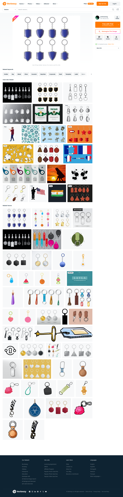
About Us (68, 469)
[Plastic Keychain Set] (17, 114)
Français (92, 474)
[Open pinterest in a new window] (37, 491)
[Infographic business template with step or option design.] (24, 174)
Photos (30, 4)
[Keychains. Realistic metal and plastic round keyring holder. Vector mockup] (49, 317)
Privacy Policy (96, 491)
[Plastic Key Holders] (37, 369)
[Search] (113, 9)
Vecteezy (24, 466)
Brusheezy (25, 464)
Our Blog (68, 471)
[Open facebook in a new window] (29, 491)
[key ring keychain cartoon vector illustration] (42, 278)
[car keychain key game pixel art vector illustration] (82, 408)
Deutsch (92, 471)
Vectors (21, 4)
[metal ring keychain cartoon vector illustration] (13, 297)
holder (6, 74)
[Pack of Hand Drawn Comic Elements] (18, 153)
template (68, 74)
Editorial (46, 4)
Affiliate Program (49, 469)
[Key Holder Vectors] (77, 92)
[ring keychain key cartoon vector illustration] (47, 388)
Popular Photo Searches (51, 474)
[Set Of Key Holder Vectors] (47, 92)
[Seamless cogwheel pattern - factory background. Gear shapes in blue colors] (30, 134)
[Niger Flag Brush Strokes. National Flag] (57, 193)
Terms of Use (89, 491)
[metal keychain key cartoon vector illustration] (13, 408)
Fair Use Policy (105, 491)
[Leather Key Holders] (47, 239)
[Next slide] (90, 74)
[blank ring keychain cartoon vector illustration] (10, 278)
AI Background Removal (29, 481)
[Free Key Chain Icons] (79, 134)
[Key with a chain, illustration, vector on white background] (63, 334)
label (76, 74)
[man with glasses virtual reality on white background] (11, 134)
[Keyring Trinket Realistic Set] (18, 334)
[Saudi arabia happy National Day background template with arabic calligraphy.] (48, 114)
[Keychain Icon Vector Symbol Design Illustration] (10, 350)
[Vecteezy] (10, 3)
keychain (43, 74)
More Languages (95, 476)
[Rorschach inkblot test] (79, 174)
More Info (99, 48)
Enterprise (25, 471)
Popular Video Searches (51, 476)
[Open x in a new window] (43, 491)
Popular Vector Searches (51, 471)
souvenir (34, 74)
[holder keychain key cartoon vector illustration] (29, 388)
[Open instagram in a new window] (32, 491)
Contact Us (69, 466)
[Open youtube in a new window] (46, 491)
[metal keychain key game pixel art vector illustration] (34, 430)
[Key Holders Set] (44, 297)
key (13, 74)
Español (92, 466)
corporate (52, 74)
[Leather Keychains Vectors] (79, 193)
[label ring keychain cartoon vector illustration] (82, 260)
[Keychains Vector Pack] (17, 92)
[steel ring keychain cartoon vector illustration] (26, 278)
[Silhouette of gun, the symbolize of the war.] (56, 174)
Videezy (24, 469)
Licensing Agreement (50, 464)
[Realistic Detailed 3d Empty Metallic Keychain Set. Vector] (41, 260)
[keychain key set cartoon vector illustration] (53, 350)
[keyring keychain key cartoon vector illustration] (65, 388)
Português (93, 469)
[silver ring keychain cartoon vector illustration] (58, 278)
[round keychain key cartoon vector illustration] (82, 369)
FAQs (67, 464)
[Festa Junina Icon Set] (53, 134)
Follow (117, 18)
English (92, 464)
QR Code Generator (27, 484)
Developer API (26, 476)
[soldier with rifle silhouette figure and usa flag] (38, 193)
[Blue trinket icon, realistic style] (34, 408)
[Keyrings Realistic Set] (78, 297)
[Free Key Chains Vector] (15, 193)
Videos (38, 4)
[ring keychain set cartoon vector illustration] (42, 218)
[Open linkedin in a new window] (35, 491)
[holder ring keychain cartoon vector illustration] (11, 317)
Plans (85, 3)
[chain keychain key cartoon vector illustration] (62, 369)
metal (19, 74)
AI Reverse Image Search (29, 479)
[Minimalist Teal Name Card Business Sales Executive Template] (79, 278)
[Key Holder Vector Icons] (48, 153)
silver (26, 74)
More (54, 4)
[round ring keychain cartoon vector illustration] (28, 317)
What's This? (111, 44)
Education (25, 474)
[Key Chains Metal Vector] (78, 114)
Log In (114, 3)
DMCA (46, 466)
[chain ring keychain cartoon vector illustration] (62, 260)
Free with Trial (107, 24)
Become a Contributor (72, 474)
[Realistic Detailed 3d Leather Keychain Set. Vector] (16, 260)
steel (60, 74)
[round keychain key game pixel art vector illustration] (13, 430)
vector (83, 74)
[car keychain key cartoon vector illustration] (11, 388)
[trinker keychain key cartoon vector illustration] (84, 388)
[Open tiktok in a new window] (40, 491)
